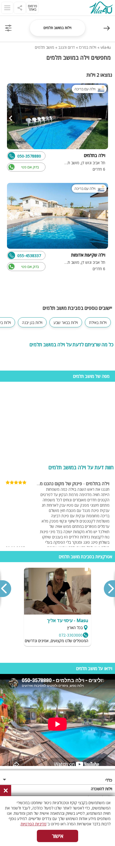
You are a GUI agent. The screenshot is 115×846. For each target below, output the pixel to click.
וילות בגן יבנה (32, 322)
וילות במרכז (87, 47)
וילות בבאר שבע (66, 322)
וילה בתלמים (97, 483)
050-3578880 (29, 156)
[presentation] (109, 588)
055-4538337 (29, 255)
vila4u (105, 47)
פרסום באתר (32, 8)
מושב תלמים (44, 47)
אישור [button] (57, 836)
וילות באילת (98, 322)
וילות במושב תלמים (57, 27)
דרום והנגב (66, 47)
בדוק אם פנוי (30, 167)
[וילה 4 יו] (101, 8)
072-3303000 (71, 635)
